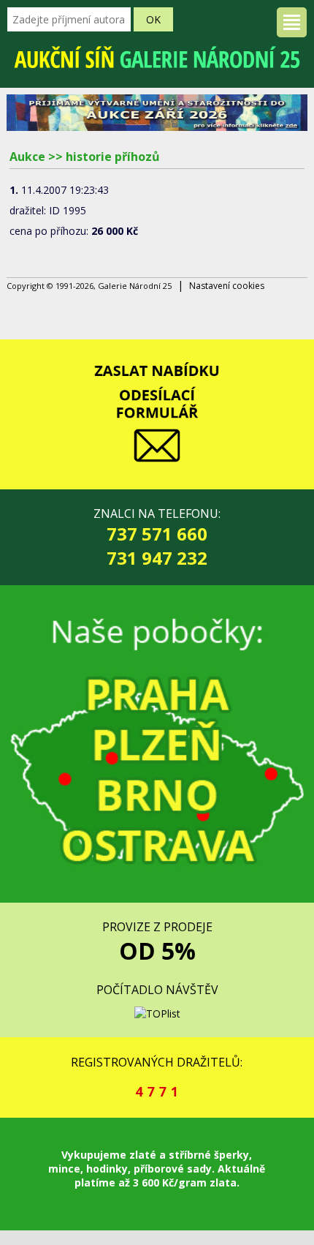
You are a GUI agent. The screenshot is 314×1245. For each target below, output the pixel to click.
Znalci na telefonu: (157, 537)
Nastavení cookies (226, 285)
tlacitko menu (292, 22)
